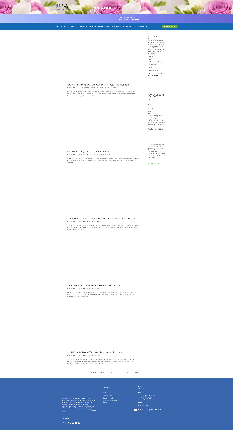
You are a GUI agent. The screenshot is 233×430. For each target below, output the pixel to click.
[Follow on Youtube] (104, 8)
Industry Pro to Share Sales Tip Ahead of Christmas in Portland (101, 218)
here (214, 389)
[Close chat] (228, 364)
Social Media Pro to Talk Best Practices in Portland (95, 352)
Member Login (169, 26)
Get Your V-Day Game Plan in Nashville (88, 151)
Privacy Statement (20, 426)
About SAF (106, 387)
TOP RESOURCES (116, 26)
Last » (137, 372)
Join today (220, 401)
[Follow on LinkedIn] (101, 8)
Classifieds (106, 390)
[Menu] (220, 364)
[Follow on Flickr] (107, 8)
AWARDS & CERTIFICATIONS (135, 26)
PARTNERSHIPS (103, 26)
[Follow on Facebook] (97, 8)
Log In (226, 370)
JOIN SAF (70, 26)
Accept (8, 423)
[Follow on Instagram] (99, 8)
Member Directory (109, 395)
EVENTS (91, 26)
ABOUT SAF (59, 26)
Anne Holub (72, 87)
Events (88, 87)
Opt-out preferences (8, 426)
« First (102, 372)
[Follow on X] (95, 8)
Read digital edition (155, 129)
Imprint (27, 426)
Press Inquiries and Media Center (111, 401)
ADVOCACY (81, 26)
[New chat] (224, 364)
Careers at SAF (108, 398)
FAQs (104, 392)
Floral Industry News (109, 87)
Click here (141, 409)
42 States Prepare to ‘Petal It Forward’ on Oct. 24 (94, 285)
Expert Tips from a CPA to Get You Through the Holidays (98, 84)
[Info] (217, 364)
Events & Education (97, 87)
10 (127, 372)
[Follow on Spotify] (110, 8)
